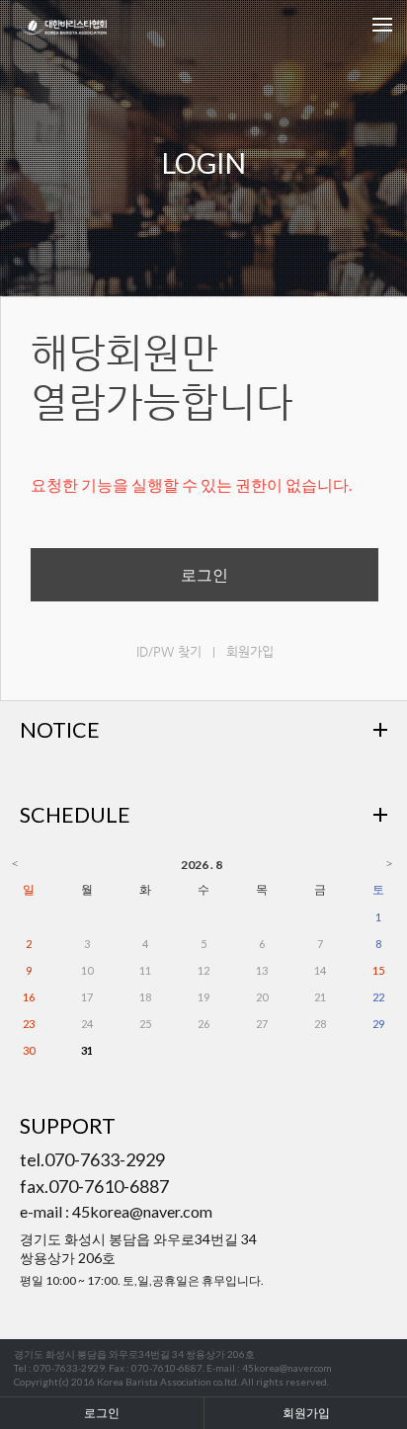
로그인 (204, 574)
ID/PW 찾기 (169, 651)
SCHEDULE (75, 815)
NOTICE (60, 730)
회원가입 (250, 651)
